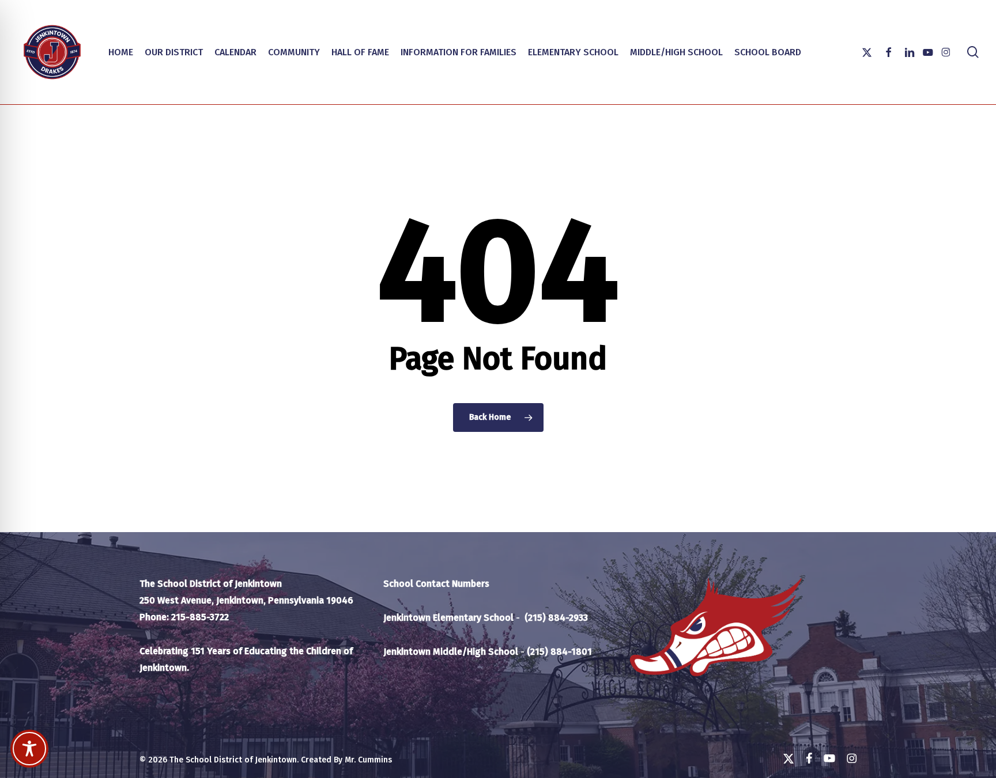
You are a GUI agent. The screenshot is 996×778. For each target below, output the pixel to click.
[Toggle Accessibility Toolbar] (29, 748)
